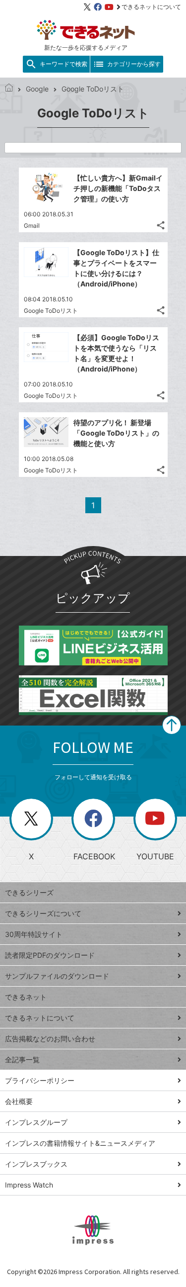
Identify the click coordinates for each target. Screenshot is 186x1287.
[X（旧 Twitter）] (87, 6)
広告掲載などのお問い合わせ (50, 1038)
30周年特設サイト (33, 934)
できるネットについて (151, 6)
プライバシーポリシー (39, 1080)
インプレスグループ (36, 1122)
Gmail (32, 225)
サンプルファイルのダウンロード (57, 976)
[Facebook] (98, 7)
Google (37, 89)
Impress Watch (29, 1185)
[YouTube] (109, 7)
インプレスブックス (36, 1164)
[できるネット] (9, 89)
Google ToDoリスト (51, 310)
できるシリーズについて (43, 913)
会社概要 (19, 1101)
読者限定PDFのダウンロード (50, 955)
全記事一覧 (22, 1059)
